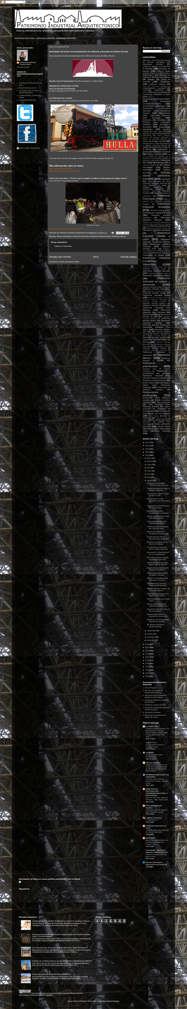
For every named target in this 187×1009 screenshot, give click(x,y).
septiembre (151, 631)
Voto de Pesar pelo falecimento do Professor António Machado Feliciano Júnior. (157, 842)
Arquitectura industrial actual (152, 66)
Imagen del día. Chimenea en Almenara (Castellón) (158, 569)
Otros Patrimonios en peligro (154, 185)
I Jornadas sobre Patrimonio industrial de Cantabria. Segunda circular (156, 781)
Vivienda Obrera (163, 426)
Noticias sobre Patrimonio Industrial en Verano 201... (157, 605)
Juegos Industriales (150, 147)
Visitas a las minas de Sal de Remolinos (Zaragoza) (51, 974)
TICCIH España (150, 688)
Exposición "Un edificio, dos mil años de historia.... (158, 610)
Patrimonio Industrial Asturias (156, 218)
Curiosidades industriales (154, 106)
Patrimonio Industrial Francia (154, 293)
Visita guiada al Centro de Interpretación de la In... (156, 522)
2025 (147, 673)
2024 (147, 670)
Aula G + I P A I (151, 743)
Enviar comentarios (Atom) (69, 262)
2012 (147, 446)
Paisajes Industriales (152, 187)
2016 (147, 644)
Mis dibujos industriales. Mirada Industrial (156, 626)
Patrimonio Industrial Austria (152, 222)
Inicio (96, 257)
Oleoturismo (165, 179)
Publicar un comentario (63, 246)
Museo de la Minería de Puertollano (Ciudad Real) (158, 533)
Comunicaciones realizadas (154, 88)
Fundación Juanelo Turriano (155, 705)
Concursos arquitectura (153, 90)
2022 (147, 663)
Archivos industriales (156, 62)
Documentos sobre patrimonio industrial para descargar (156, 115)
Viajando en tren (161, 418)
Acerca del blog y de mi (27, 88)
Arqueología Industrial (153, 64)
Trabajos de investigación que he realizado (156, 412)
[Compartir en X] (122, 233)
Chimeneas (165, 82)
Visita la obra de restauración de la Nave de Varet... (158, 528)
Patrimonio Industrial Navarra (154, 325)
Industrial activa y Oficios (151, 143)
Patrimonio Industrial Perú (161, 334)
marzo (149, 465)
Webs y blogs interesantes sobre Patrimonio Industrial (156, 430)
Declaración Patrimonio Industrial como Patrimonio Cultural (156, 110)
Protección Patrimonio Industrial (155, 378)
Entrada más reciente (60, 257)
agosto (150, 481)
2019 (147, 654)
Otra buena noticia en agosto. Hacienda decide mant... (158, 558)
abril (149, 468)
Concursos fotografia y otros (156, 94)
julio (149, 477)
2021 (147, 660)
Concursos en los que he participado (155, 92)
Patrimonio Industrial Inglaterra (154, 303)
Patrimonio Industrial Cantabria (156, 230)
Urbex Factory (154, 416)
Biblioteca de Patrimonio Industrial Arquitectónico (156, 76)
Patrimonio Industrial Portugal (154, 338)
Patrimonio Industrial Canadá (157, 228)
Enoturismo (147, 120)
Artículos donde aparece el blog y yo (156, 72)
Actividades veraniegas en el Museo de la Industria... (157, 595)
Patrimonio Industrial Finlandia (157, 291)
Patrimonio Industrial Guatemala (154, 300)
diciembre (151, 640)
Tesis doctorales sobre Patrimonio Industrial (156, 405)
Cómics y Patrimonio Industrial (154, 86)
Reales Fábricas (149, 383)
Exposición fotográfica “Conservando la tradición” (158, 512)
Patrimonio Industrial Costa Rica (155, 267)
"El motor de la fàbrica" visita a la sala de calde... (158, 495)
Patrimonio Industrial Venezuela (154, 350)
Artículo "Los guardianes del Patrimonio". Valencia (157, 579)
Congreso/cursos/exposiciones (156, 99)
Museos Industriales (64, 236)
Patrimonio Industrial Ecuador (158, 273)
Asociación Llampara (153, 712)
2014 (147, 452)
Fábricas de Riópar (153, 763)
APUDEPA (150, 753)
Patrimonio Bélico (149, 191)
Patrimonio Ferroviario (81, 236)
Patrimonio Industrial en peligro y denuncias (156, 281)
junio (149, 474)
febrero (150, 461)
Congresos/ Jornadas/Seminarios (156, 102)
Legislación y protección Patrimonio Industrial (156, 150)
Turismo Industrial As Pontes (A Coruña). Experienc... (158, 489)
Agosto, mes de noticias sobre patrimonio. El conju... (158, 517)
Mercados (161, 163)
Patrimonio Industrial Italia (151, 314)
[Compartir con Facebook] (125, 233)
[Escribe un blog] (120, 233)
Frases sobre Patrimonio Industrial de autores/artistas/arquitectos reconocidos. (156, 133)
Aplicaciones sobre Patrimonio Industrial (156, 60)
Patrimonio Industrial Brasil (160, 226)
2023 (147, 667)
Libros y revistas (154, 154)
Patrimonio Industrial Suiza (159, 346)
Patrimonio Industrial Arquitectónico (28, 63)
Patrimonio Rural (149, 369)
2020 (147, 657)
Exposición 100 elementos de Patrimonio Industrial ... (158, 620)
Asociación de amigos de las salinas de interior (155, 716)
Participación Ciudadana (153, 189)
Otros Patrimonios (154, 181)
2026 (147, 676)
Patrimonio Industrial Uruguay (154, 348)
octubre (150, 634)
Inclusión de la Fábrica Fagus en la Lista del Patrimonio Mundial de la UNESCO (61, 961)
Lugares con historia (154, 818)
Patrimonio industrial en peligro (156, 275)
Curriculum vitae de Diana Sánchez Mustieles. (28, 92)
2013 (147, 449)
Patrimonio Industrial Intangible (154, 305)
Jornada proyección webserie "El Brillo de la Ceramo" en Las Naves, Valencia (61, 921)
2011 (147, 443)
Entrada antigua (129, 257)
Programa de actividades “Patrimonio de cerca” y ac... (158, 484)
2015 (147, 455)
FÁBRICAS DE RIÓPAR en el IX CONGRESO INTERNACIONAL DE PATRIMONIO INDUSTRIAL (156, 767)
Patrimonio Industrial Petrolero (156, 335)
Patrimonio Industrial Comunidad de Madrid (156, 254)
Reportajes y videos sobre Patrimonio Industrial (156, 385)
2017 (147, 647)
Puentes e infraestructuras (154, 380)
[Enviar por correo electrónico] (117, 233)
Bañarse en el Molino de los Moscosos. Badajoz (157, 543)
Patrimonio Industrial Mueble (156, 321)
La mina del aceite (152, 820)
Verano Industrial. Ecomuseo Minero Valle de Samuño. (157, 564)
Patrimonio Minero (119, 236)
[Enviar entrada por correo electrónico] (112, 233)
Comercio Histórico (157, 84)
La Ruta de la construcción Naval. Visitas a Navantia (157, 548)
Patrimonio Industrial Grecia (158, 297)
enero (149, 458)
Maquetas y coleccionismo (151, 160)
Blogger (116, 1001)
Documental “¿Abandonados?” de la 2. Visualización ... (158, 553)
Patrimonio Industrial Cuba (154, 269)
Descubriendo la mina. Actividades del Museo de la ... (158, 501)
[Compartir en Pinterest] (127, 233)
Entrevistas (161, 120)
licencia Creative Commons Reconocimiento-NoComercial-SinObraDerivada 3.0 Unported (51, 994)
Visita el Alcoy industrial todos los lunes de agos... (158, 507)
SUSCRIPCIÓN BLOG (27, 100)
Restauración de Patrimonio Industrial (156, 388)
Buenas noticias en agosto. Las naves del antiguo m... (158, 589)
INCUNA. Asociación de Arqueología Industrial (153, 691)
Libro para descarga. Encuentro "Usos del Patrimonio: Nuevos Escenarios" (60, 948)
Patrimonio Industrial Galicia (156, 295)
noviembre (151, 637)
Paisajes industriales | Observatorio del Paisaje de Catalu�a (156, 864)
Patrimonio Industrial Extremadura (156, 289)
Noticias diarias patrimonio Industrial (156, 175)
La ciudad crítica (152, 726)
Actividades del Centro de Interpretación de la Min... (157, 584)
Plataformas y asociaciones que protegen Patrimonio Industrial (156, 373)
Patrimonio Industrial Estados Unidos (155, 287)
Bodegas (151, 79)
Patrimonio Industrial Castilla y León (156, 236)
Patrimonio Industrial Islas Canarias (156, 311)
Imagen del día (158, 141)
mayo (149, 471)
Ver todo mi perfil (23, 67)
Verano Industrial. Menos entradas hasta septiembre (158, 538)
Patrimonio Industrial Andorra (160, 210)
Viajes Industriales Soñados (152, 420)
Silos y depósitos (163, 402)
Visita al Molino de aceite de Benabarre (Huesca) (157, 574)
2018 (147, 651)
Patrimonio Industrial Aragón (100, 236)
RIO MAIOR (150, 838)
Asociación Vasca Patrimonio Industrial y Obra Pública (155, 696)
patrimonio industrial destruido (156, 271)
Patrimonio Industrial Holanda (154, 301)
